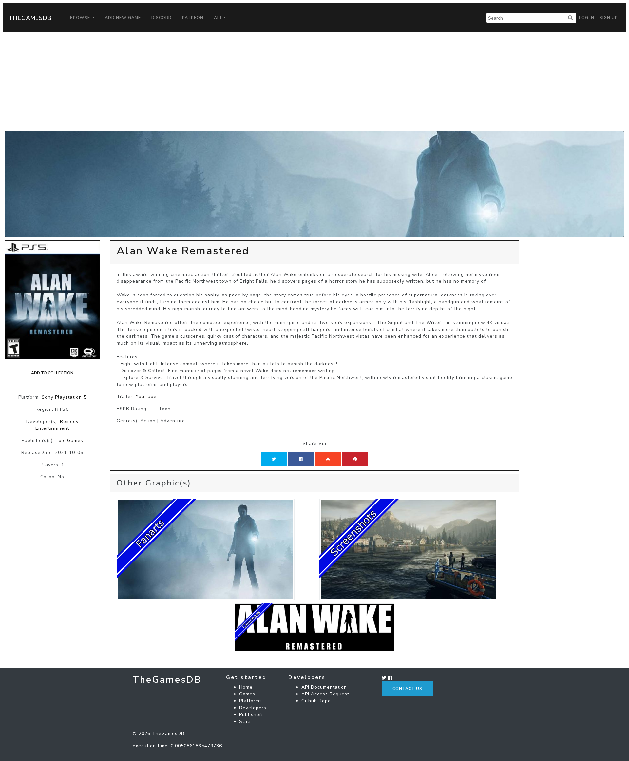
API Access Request (325, 694)
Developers (252, 708)
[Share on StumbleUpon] (328, 459)
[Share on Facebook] (301, 459)
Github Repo (316, 701)
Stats (245, 721)
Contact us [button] (407, 688)
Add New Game (123, 17)
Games (247, 694)
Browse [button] (80, 17)
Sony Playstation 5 (64, 397)
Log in (586, 17)
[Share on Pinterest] (355, 459)
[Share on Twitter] (274, 459)
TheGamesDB (30, 18)
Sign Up (609, 17)
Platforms (250, 701)
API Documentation (324, 687)
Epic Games (69, 440)
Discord (161, 17)
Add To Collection (52, 373)
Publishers (251, 715)
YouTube (146, 396)
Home (246, 687)
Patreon (192, 17)
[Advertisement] (314, 81)
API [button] (218, 17)
